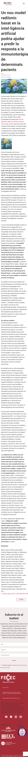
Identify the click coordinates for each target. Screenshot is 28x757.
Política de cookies (17, 756)
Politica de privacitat (9, 756)
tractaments (8, 77)
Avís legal (4, 756)
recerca (3, 77)
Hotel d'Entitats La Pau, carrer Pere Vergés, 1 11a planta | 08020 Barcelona (11, 693)
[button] (24, 3)
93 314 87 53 (5, 687)
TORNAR (21, 599)
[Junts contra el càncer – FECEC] (7, 3)
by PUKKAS (24, 756)
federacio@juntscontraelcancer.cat (11, 698)
